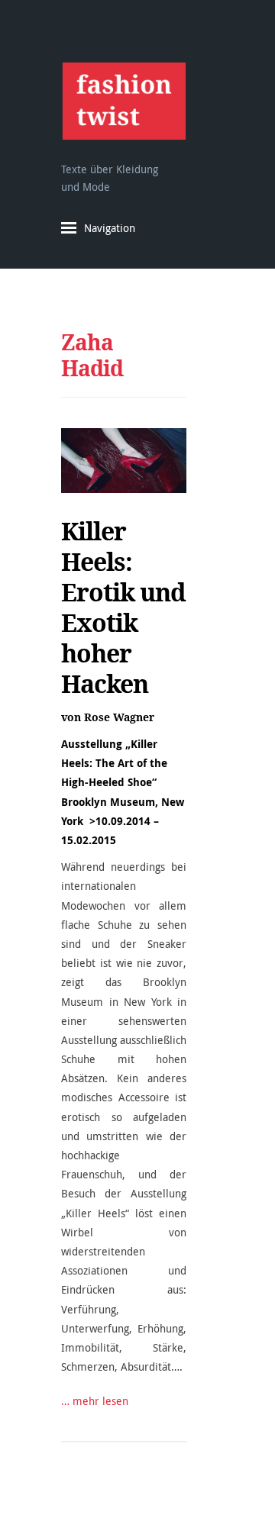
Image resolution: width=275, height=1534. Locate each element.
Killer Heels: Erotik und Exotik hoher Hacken (123, 607)
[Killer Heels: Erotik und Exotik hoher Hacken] (123, 461)
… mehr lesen (94, 1401)
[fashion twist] (123, 100)
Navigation (109, 228)
